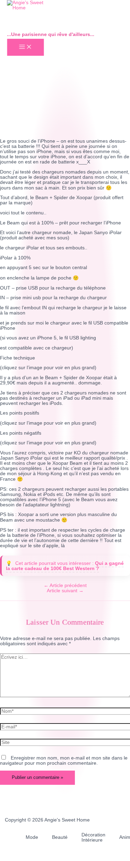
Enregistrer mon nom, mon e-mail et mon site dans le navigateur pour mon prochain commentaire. (64, 760)
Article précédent (65, 585)
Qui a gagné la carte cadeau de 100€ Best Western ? (65, 566)
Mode (32, 837)
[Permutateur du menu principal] (25, 47)
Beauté (60, 837)
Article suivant (65, 590)
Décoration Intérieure (93, 837)
